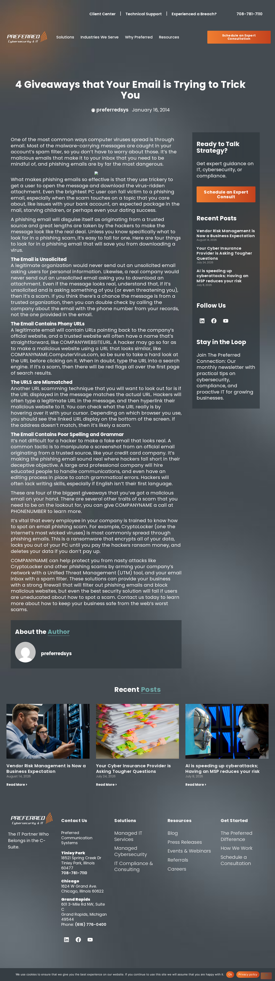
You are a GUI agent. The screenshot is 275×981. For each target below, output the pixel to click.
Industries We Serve (100, 37)
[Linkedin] (202, 320)
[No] (266, 975)
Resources (169, 37)
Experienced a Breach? (194, 14)
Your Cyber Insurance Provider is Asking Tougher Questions (224, 253)
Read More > (16, 784)
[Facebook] (213, 320)
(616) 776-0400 (90, 924)
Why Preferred (139, 37)
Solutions (65, 37)
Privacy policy (247, 974)
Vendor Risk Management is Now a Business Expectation (226, 233)
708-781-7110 (250, 14)
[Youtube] (225, 320)
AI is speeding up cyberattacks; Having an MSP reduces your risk (223, 276)
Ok (230, 974)
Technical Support (143, 14)
